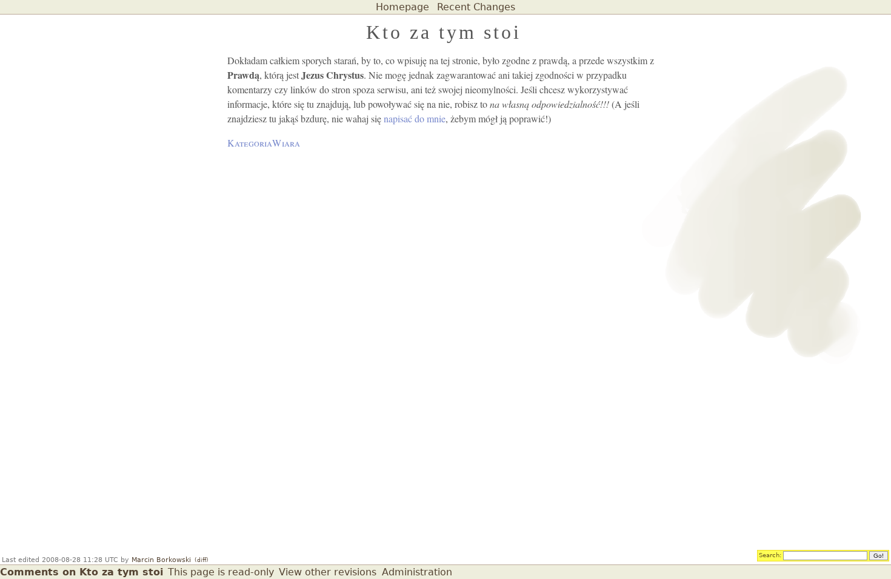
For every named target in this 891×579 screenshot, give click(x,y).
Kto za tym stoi (443, 32)
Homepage (402, 7)
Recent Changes (476, 7)
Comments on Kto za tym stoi (81, 572)
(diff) (202, 560)
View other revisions (327, 572)
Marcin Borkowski (161, 560)
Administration (417, 572)
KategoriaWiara (263, 142)
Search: (770, 554)
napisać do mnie (415, 118)
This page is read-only (221, 572)
